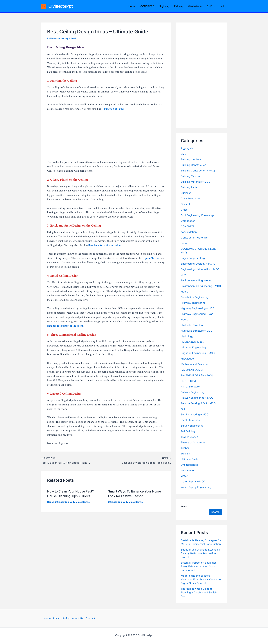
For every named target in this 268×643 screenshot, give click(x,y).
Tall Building (188, 431)
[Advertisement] (106, 137)
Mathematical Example (194, 364)
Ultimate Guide (63, 502)
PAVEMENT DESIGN (192, 369)
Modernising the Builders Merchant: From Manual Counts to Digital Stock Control (201, 579)
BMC (209, 6)
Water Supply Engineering (196, 487)
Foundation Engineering (194, 297)
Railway (178, 6)
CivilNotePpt (60, 6)
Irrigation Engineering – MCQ (198, 353)
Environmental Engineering (196, 280)
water (184, 475)
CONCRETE (147, 6)
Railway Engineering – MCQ (197, 397)
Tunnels (185, 453)
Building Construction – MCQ (198, 170)
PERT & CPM (188, 380)
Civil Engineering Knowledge (197, 215)
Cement (185, 204)
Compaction (188, 220)
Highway (164, 6)
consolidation (189, 232)
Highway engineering (193, 302)
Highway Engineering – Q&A (197, 313)
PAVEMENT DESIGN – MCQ (197, 375)
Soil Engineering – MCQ (194, 414)
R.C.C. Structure (190, 386)
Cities (184, 209)
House (50, 502)
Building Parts (189, 187)
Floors (184, 291)
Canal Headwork (190, 198)
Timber (185, 448)
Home (131, 6)
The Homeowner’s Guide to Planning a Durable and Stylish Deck (199, 592)
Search (184, 506)
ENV (183, 274)
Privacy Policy (61, 618)
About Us (77, 618)
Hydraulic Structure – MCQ (196, 330)
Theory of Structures (193, 442)
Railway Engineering (192, 392)
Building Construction (193, 164)
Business (186, 192)
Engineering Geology (193, 258)
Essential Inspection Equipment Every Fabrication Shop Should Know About (199, 566)
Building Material (190, 176)
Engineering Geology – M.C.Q (198, 263)
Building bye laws (191, 159)
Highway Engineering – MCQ (197, 308)
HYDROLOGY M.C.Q (192, 341)
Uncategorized (189, 464)
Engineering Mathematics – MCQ (200, 269)
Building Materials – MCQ (195, 181)
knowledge (187, 358)
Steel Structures (190, 420)
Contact (90, 618)
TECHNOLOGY (189, 436)
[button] (214, 6)
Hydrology (187, 336)
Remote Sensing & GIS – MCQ (198, 403)
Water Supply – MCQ (193, 481)
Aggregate (187, 148)
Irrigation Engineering (193, 347)
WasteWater (195, 6)
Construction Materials (194, 237)
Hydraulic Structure (192, 325)
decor (184, 243)
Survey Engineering (192, 425)
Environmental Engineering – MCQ (201, 286)
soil (223, 6)
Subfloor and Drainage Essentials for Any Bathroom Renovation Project (200, 553)
